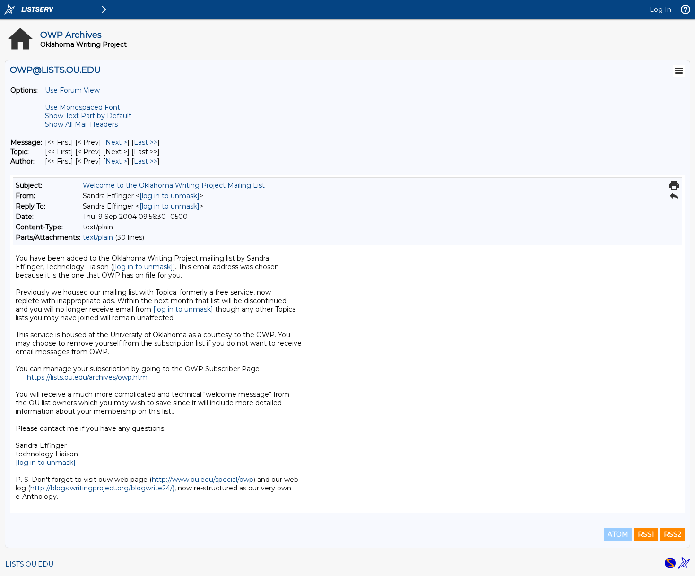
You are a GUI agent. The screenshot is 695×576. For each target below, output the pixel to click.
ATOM (618, 534)
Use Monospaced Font (82, 107)
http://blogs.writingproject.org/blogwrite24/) (102, 488)
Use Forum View (72, 90)
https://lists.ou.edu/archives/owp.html (88, 377)
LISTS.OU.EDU (29, 564)
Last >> (145, 142)
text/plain (98, 237)
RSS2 (672, 534)
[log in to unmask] (169, 196)
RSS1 (646, 534)
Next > (116, 142)
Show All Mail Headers (81, 124)
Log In (660, 9)
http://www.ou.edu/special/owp (202, 479)
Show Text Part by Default (88, 116)
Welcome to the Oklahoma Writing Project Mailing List (174, 185)
